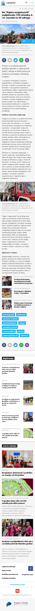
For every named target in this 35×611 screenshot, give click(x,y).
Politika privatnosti (10, 574)
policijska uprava (10, 327)
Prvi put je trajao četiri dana (23, 276)
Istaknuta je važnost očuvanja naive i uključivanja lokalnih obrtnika (23, 300)
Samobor (24, 335)
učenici (20, 331)
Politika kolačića (9, 578)
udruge (22, 323)
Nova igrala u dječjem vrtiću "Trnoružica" (22, 292)
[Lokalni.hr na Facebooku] (30, 568)
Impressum (6, 570)
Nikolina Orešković (11, 21)
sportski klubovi (9, 323)
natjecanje (21, 315)
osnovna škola (9, 331)
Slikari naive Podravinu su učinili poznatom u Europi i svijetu (23, 305)
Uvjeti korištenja (8, 566)
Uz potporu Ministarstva (22, 288)
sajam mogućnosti (10, 335)
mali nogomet (8, 315)
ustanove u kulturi (10, 319)
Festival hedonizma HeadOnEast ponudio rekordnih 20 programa (23, 281)
